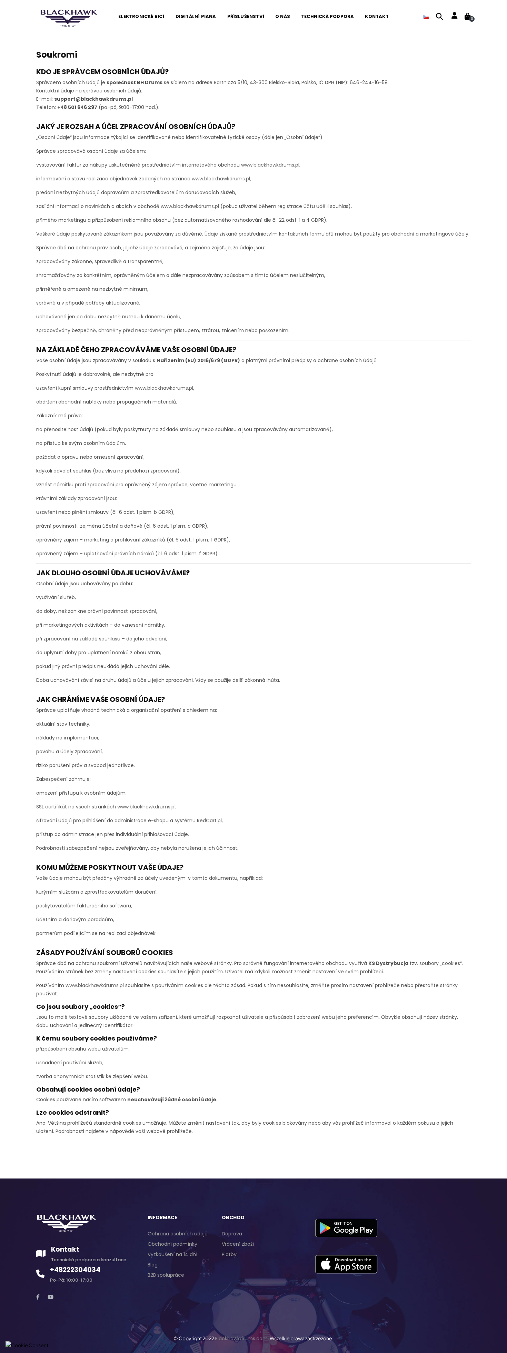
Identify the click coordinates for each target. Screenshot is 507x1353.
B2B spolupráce (166, 1275)
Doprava (232, 1233)
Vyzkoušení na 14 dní (172, 1254)
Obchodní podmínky (172, 1244)
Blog (153, 1264)
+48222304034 (75, 1269)
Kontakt (65, 1249)
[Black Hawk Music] (68, 16)
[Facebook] (37, 1297)
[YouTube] (50, 1297)
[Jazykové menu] (426, 16)
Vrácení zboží (238, 1244)
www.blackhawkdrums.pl (270, 164)
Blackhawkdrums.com (241, 1338)
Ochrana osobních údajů (178, 1233)
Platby (229, 1254)
